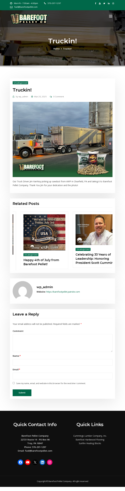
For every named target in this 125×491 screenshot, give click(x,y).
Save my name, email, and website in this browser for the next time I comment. (51, 382)
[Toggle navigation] (110, 16)
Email (16, 368)
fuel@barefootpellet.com (26, 6)
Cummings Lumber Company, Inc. (90, 435)
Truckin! (67, 48)
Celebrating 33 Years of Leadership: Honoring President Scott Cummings (47, 259)
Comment (18, 330)
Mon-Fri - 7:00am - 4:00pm (26, 3)
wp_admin (22, 96)
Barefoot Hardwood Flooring (90, 438)
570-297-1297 (54, 3)
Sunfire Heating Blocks (90, 442)
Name (17, 355)
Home (56, 48)
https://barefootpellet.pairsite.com (63, 290)
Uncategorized (20, 82)
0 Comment (58, 96)
